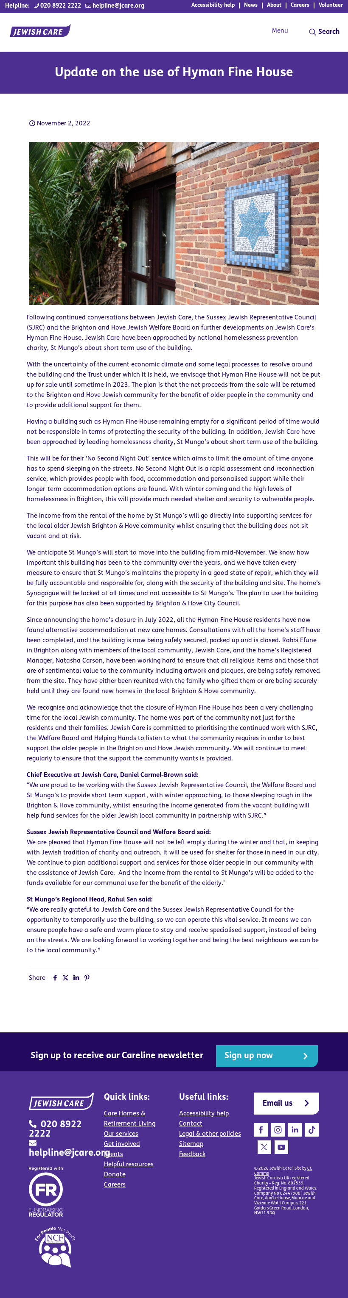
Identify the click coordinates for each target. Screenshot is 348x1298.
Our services (121, 1134)
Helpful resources (129, 1165)
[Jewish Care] (40, 32)
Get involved (122, 1144)
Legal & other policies (210, 1134)
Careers (300, 5)
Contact (190, 1124)
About (274, 5)
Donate (115, 1175)
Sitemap (191, 1144)
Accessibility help (213, 5)
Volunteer (331, 5)
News (251, 5)
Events (113, 1154)
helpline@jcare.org (118, 6)
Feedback (192, 1154)
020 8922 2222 (60, 6)
